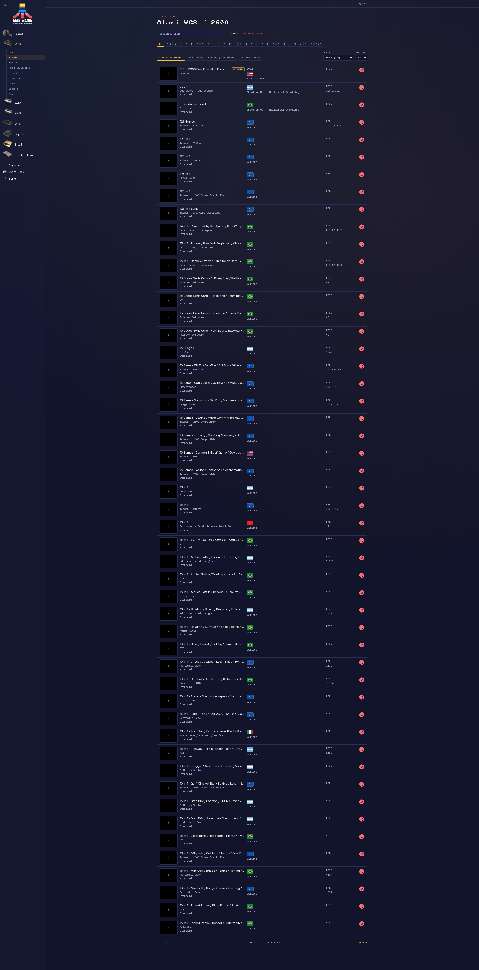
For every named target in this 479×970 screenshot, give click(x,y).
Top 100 (13, 62)
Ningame (185, 352)
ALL (161, 44)
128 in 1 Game (189, 209)
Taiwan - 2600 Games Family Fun (202, 195)
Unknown (185, 73)
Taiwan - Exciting (192, 125)
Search (234, 33)
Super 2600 (187, 177)
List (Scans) (195, 57)
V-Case (184, 530)
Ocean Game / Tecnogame (196, 230)
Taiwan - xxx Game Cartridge (200, 212)
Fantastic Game (190, 665)
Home (11, 52)
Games (13, 57)
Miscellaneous (256, 78)
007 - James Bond (193, 104)
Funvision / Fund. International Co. (206, 526)
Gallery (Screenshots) (222, 57)
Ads (11, 94)
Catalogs (14, 73)
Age (182, 752)
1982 (250, 68)
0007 (183, 87)
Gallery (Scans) (250, 57)
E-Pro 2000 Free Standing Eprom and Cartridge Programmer (205, 69)
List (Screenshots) (171, 57)
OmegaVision (188, 387)
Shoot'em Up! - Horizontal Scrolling (273, 92)
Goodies (13, 88)
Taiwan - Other (190, 456)
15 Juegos (187, 348)
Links (12, 178)
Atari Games (188, 700)
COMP (318, 44)
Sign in (362, 3)
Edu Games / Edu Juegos (196, 90)
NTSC (329, 68)
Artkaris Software (192, 770)
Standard (186, 94)
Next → (363, 942)
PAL (328, 121)
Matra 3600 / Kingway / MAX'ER (201, 735)
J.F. (183, 543)
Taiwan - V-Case (191, 143)
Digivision (187, 596)
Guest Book (16, 172)
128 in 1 (185, 139)
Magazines (15, 165)
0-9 (169, 44)
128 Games (187, 121)
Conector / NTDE (191, 683)
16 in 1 (184, 487)
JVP (182, 299)
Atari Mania (188, 108)
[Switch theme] (4, 4)
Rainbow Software (192, 282)
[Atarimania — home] (22, 13)
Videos (13, 83)
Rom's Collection (19, 67)
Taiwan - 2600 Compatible (198, 421)
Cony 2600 (186, 491)
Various (252, 127)
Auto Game (186, 927)
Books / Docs (17, 78)
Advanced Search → (255, 33)
